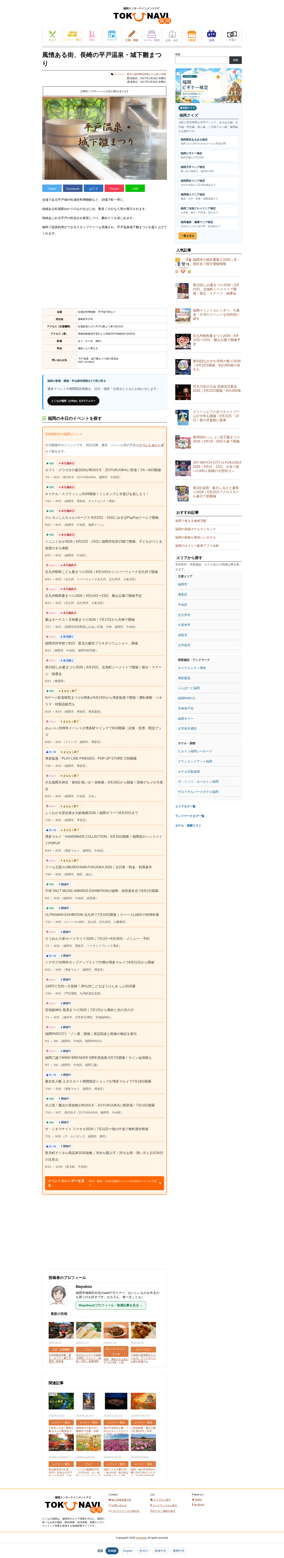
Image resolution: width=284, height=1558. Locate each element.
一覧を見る (187, 235)
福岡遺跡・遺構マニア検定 (201, 224)
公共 (212, 36)
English (128, 1550)
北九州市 (184, 615)
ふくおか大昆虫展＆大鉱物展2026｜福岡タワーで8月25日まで (91, 813)
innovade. (141, 1537)
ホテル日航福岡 (189, 771)
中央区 (182, 604)
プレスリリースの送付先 (125, 1511)
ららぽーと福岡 (189, 688)
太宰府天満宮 (187, 728)
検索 (177, 54)
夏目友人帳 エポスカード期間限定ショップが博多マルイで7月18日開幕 (98, 1081)
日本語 (112, 1550)
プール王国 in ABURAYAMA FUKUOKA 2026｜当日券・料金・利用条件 (98, 867)
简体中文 (160, 1550)
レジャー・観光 (72, 36)
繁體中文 (179, 1550)
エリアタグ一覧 (185, 806)
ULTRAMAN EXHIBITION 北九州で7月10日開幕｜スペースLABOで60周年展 (102, 914)
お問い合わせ (119, 1505)
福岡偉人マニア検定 (199, 196)
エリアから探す (162, 1499)
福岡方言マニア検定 (197, 169)
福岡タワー (186, 718)
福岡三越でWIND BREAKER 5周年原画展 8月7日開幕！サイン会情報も (98, 1057)
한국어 (143, 1550)
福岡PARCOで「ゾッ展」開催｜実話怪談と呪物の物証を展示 (91, 1034)
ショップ (112, 36)
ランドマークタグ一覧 (189, 816)
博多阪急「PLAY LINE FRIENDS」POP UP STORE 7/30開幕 (91, 758)
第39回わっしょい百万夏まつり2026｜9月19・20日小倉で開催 (216, 439)
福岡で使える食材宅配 (190, 520)
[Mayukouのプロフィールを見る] (61, 1306)
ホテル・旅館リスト (188, 825)
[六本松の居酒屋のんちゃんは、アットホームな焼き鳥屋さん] (143, 1331)
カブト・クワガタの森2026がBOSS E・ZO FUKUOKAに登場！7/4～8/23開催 (103, 470)
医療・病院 (172, 36)
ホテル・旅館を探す (163, 1511)
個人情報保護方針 (121, 1499)
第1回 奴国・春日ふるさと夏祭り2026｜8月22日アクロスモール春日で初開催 (216, 492)
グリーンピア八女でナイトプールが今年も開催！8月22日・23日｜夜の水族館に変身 (216, 416)
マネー (232, 36)
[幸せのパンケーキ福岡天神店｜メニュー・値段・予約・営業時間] (88, 1331)
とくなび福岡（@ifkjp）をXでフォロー (73, 400)
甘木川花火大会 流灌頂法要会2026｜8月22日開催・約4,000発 (217, 388)
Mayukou (84, 1287)
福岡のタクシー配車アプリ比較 (197, 545)
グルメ (52, 36)
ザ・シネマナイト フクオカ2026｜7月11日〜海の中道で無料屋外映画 (96, 1129)
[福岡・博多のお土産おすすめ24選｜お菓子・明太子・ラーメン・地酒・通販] (116, 1331)
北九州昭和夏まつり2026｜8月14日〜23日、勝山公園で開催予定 (93, 595)
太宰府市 (184, 645)
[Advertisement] (104, 272)
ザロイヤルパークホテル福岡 (198, 791)
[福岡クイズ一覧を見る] (208, 85)
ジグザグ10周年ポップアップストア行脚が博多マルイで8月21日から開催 (99, 962)
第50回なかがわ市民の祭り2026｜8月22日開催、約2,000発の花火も (217, 365)
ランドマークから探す (164, 1505)
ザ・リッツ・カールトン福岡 (198, 781)
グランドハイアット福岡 (195, 761)
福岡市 (182, 584)
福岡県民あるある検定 (203, 141)
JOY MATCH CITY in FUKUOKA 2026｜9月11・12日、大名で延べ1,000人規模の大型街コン (217, 467)
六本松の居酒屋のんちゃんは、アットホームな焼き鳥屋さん (143, 1358)
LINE (135, 188)
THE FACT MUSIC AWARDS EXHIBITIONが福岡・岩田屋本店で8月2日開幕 (101, 891)
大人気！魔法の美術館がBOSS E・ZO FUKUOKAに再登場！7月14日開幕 (100, 1105)
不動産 (192, 36)
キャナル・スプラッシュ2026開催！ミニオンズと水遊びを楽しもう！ (97, 494)
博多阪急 (184, 678)
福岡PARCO (186, 698)
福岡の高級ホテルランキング (195, 529)
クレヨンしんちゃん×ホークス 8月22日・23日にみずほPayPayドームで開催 (102, 517)
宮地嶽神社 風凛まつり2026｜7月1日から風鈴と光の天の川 (89, 1010)
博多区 (182, 594)
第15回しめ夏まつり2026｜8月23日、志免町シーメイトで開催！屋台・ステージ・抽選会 (216, 289)
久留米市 (184, 625)
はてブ (93, 188)
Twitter (52, 188)
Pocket (114, 188)
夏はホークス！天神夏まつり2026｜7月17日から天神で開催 (90, 619)
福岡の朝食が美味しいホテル (195, 537)
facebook (198, 1504)
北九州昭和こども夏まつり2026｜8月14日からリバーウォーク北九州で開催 (101, 572)
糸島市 (182, 635)
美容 (92, 36)
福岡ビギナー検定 (192, 155)
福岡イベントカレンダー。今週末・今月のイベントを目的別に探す (216, 314)
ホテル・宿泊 (152, 36)
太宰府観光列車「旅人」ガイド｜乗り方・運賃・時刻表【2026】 (61, 1360)
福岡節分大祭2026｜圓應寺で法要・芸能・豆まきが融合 (88, 1431)
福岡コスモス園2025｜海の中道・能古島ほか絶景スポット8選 (116, 1472)
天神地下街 (186, 708)
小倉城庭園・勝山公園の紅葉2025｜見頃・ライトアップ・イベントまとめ (143, 1432)
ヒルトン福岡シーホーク (195, 751)
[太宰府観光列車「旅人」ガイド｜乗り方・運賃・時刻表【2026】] (61, 1331)
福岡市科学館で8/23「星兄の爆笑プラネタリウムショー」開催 (91, 643)
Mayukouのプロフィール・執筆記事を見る (111, 1305)
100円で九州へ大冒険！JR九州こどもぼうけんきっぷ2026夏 (90, 986)
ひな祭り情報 (158, 74)
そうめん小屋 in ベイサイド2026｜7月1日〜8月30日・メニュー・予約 (97, 938)
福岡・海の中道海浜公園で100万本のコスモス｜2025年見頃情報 (143, 1472)
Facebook (72, 188)
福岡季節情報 (141, 74)
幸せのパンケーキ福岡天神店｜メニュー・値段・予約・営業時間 (88, 1358)
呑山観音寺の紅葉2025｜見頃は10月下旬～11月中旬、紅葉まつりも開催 (60, 1474)
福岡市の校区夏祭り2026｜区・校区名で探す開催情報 (216, 262)
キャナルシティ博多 (192, 668)
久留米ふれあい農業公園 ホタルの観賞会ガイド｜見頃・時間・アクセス (61, 1432)
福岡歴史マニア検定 (198, 182)
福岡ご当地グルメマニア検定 (199, 210)
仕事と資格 (132, 36)
